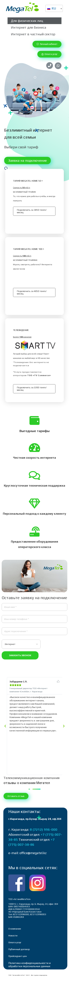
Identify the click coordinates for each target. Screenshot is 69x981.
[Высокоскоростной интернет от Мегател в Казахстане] (22, 8)
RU (53, 8)
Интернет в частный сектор (33, 34)
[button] (46, 44)
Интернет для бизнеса (28, 27)
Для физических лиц (27, 21)
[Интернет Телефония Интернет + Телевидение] (34, 644)
